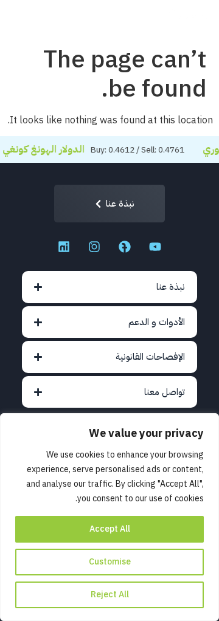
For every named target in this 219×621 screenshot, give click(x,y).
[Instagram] (94, 247)
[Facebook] (125, 247)
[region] (109, 517)
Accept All (109, 529)
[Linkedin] (64, 247)
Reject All (110, 594)
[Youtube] (155, 247)
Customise (110, 561)
